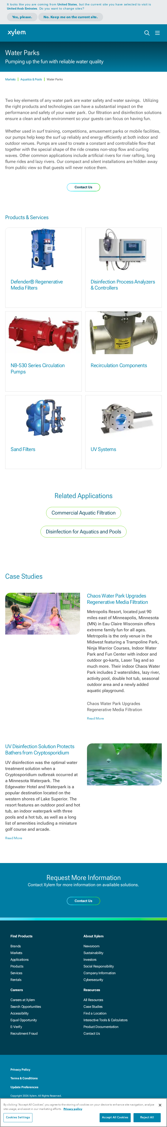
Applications (19, 960)
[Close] (160, 1105)
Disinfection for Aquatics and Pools (83, 532)
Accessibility (19, 1013)
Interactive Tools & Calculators (106, 1020)
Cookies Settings (18, 1117)
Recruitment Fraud (24, 1033)
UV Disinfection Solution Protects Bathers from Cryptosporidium (39, 749)
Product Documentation (101, 1027)
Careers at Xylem (22, 1000)
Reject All (147, 1117)
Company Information (100, 973)
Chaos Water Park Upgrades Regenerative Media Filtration (117, 599)
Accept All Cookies (115, 1117)
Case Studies (93, 1007)
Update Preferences (24, 1087)
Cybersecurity (93, 980)
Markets (10, 79)
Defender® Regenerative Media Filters (37, 285)
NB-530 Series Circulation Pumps (38, 368)
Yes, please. (22, 17)
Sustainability (93, 953)
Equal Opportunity (23, 1020)
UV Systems (103, 449)
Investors (90, 960)
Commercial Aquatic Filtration (84, 513)
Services (16, 973)
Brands (15, 946)
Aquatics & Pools (31, 79)
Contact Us (92, 1033)
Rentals (16, 980)
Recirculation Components (119, 365)
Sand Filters (23, 449)
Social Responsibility (99, 966)
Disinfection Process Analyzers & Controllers (123, 285)
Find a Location (95, 1013)
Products (16, 966)
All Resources (93, 1000)
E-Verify (16, 1027)
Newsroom (91, 946)
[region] (83, 1112)
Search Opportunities (25, 1007)
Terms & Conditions (24, 1078)
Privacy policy (72, 1109)
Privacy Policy (20, 1069)
